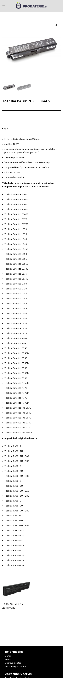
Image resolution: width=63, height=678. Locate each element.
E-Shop (8, 655)
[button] (56, 25)
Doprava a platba (13, 663)
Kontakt (8, 659)
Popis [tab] (5, 128)
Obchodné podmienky (15, 666)
